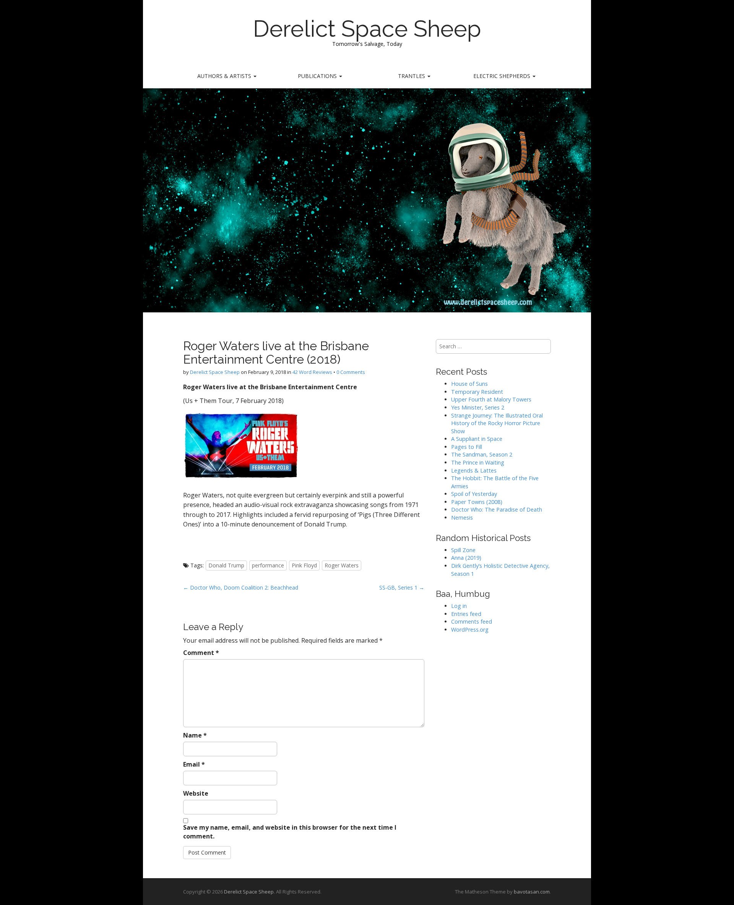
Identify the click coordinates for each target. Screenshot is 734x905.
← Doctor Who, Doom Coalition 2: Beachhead (240, 587)
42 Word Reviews (312, 372)
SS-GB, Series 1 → (401, 587)
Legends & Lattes (474, 470)
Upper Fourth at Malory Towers (491, 399)
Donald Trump (226, 565)
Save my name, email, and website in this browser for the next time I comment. (289, 831)
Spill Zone (463, 550)
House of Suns (469, 383)
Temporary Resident (477, 391)
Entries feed (466, 613)
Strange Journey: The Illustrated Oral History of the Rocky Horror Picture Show (497, 423)
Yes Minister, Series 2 (477, 407)
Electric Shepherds (502, 76)
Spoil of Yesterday (474, 493)
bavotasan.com (532, 891)
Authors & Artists (225, 76)
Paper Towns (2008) (476, 501)
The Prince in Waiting (477, 462)
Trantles (412, 76)
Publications (318, 76)
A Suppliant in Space (476, 438)
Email (194, 764)
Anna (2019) (466, 557)
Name (195, 735)
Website (195, 793)
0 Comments (350, 372)
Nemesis (462, 517)
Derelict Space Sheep (367, 28)
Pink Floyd (304, 565)
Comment (201, 652)
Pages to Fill (466, 446)
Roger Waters (342, 565)
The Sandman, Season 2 (481, 454)
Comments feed (471, 621)
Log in (459, 605)
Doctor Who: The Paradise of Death (496, 509)
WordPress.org (470, 629)
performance (268, 565)
